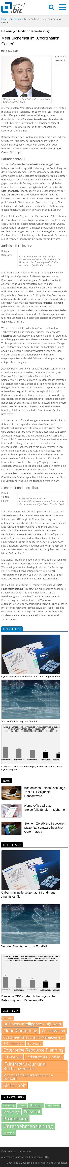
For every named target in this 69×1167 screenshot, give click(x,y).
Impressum (25, 1151)
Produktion (15, 1118)
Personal (32, 1111)
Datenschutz (8, 1151)
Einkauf (22, 1105)
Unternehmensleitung (28, 1126)
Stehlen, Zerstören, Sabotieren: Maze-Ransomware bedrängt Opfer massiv (45, 827)
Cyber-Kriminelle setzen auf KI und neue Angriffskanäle (30, 676)
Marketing (11, 1112)
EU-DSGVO (12, 1056)
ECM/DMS (34, 1044)
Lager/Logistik (53, 1106)
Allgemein (7, 1018)
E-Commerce (13, 1043)
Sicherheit (16, 19)
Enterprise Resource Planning (33, 1050)
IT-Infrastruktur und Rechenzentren (24, 1066)
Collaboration (53, 1030)
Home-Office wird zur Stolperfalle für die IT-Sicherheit (45, 807)
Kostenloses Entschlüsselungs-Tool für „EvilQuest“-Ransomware (45, 792)
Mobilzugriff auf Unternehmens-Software (28, 1077)
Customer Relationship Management (33, 1037)
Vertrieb (8, 1133)
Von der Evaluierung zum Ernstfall (19, 721)
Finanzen (36, 1105)
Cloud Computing (20, 1030)
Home (4, 19)
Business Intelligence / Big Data (32, 1024)
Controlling (8, 1105)
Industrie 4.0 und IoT (44, 1056)
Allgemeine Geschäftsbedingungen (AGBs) (25, 1157)
